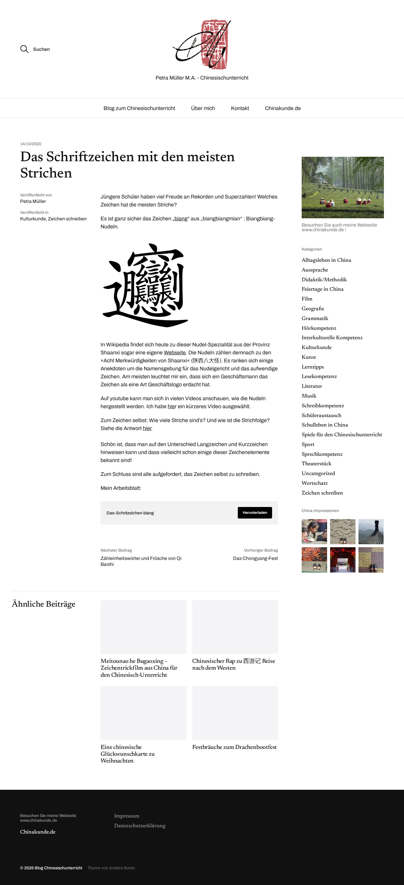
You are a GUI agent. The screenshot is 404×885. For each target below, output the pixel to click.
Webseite (175, 353)
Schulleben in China (325, 425)
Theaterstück (317, 464)
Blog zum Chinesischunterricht (139, 108)
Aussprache (315, 270)
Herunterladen (255, 513)
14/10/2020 (30, 144)
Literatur (312, 386)
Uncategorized (318, 474)
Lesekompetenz (319, 376)
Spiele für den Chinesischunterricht (342, 435)
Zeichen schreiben (67, 218)
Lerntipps (313, 367)
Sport (308, 445)
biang (181, 219)
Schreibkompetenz (323, 406)
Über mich (203, 108)
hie (171, 406)
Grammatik (315, 319)
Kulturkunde (33, 218)
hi (145, 428)
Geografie (313, 309)
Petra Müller (33, 201)
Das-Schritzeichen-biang (130, 513)
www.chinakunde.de (323, 229)
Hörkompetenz (319, 328)
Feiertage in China (323, 289)
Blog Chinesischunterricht (58, 868)
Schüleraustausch (321, 416)
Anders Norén (122, 868)
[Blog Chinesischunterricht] (202, 44)
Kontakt (240, 108)
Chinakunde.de (283, 108)
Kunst (309, 357)
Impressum (126, 816)
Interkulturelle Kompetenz (332, 338)
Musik (309, 396)
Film (307, 299)
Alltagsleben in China (326, 260)
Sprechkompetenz (322, 454)
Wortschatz (315, 483)
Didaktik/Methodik (324, 280)
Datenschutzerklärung (139, 826)
